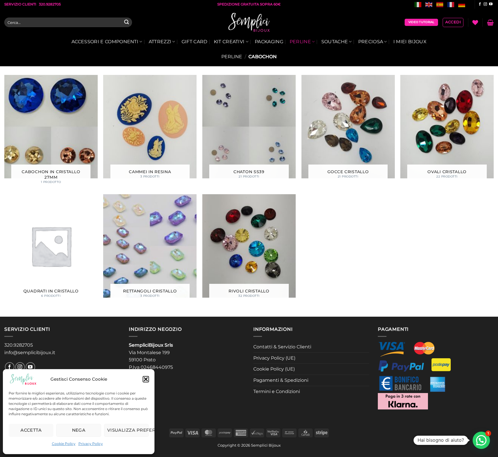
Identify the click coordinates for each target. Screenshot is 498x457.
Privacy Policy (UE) (274, 358)
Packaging (269, 41)
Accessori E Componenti (104, 41)
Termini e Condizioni (276, 391)
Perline (300, 41)
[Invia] (126, 22)
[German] (462, 4)
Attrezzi (160, 41)
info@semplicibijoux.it (29, 352)
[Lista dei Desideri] (475, 22)
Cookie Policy (64, 443)
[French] (451, 4)
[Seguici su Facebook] (480, 4)
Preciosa (370, 41)
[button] (146, 379)
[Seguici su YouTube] (491, 4)
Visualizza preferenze (128, 430)
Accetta (31, 430)
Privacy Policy (90, 443)
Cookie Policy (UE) (274, 369)
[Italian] (418, 4)
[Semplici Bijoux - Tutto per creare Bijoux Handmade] (249, 22)
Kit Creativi (229, 41)
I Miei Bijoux (410, 41)
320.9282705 (18, 345)
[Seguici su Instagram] (485, 4)
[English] (429, 4)
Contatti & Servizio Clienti (282, 347)
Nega (79, 430)
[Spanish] (440, 4)
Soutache (334, 41)
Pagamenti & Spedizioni (280, 380)
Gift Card (194, 41)
